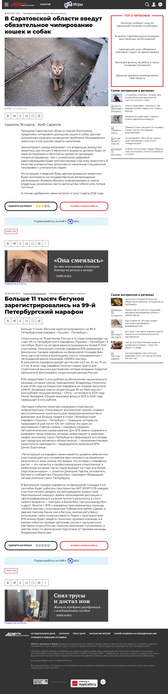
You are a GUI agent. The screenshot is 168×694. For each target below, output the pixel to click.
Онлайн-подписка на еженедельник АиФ (135, 634)
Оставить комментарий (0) (84, 206)
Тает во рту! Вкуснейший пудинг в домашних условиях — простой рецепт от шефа (142, 345)
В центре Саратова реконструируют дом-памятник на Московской (137, 37)
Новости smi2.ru (15, 283)
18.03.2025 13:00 (12, 13)
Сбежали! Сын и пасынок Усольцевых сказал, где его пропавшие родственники (144, 130)
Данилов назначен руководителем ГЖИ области (137, 77)
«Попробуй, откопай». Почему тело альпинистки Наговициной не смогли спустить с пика (143, 97)
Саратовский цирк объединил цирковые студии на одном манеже (137, 51)
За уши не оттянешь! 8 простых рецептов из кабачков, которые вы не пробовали (144, 302)
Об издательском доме (43, 634)
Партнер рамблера (59, 682)
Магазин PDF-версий (99, 634)
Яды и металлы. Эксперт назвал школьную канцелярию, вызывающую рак (141, 323)
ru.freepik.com (20, 108)
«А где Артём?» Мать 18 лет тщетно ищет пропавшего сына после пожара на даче (143, 141)
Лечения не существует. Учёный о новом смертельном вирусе (142, 117)
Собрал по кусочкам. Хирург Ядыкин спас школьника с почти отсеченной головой (144, 151)
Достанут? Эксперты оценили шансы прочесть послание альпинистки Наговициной (144, 334)
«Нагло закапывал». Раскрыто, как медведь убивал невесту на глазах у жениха (143, 108)
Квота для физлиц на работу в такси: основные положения (137, 64)
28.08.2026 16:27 (13, 293)
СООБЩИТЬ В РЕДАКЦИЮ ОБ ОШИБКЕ (49, 637)
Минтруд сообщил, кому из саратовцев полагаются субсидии (137, 24)
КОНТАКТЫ (64, 634)
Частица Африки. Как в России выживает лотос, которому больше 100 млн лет (143, 356)
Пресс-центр (79, 634)
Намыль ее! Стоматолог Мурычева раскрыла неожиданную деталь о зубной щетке (142, 312)
